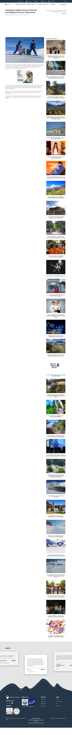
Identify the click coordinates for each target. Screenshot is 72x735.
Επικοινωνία (43, 705)
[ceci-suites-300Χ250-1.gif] (25, 76)
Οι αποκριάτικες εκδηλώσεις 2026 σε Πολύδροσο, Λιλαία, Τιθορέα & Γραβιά (56, 636)
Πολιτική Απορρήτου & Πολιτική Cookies (36, 722)
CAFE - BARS (39, 4)
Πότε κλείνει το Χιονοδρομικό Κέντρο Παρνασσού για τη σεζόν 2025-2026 (56, 536)
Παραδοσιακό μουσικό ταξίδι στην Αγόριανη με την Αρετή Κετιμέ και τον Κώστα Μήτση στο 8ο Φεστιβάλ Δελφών (55, 117)
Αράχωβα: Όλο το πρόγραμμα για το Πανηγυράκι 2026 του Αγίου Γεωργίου (56, 516)
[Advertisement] (36, 26)
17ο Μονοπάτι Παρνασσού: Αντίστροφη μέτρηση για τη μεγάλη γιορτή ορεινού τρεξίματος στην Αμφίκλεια (56, 475)
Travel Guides (59, 701)
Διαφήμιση (43, 701)
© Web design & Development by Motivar (58, 718)
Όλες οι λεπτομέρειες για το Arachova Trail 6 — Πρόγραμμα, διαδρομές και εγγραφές (56, 77)
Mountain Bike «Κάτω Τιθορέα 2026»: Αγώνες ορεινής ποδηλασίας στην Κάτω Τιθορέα (56, 436)
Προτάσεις (58, 705)
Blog (50, 10)
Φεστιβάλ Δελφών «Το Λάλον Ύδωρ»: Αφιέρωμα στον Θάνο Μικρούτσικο (56, 336)
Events (57, 699)
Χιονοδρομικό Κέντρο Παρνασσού (20, 68)
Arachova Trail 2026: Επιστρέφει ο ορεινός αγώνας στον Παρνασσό (55, 138)
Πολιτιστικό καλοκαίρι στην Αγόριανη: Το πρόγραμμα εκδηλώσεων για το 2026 (55, 355)
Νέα (52, 10)
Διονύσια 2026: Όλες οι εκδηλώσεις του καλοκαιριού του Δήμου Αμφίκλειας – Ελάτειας (56, 237)
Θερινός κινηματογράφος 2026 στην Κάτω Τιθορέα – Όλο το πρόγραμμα (56, 295)
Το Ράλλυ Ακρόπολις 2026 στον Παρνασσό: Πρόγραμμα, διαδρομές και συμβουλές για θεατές (56, 395)
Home (47, 10)
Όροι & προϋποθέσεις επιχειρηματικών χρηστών (36, 720)
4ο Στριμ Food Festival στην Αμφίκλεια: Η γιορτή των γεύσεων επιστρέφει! (55, 256)
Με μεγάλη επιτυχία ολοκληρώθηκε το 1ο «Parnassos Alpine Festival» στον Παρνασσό (56, 555)
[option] (36, 662)
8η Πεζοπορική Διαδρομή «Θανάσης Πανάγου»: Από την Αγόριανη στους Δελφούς (56, 97)
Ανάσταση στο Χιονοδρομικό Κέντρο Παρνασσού (55, 496)
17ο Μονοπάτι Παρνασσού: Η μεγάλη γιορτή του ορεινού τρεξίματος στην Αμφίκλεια (56, 596)
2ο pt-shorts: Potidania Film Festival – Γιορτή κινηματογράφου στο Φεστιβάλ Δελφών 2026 (56, 177)
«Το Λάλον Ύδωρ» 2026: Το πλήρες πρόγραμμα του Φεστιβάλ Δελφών (55, 375)
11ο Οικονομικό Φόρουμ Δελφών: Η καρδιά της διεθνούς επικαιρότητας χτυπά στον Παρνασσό (56, 455)
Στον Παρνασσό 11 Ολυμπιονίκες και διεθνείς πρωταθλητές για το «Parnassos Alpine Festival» (56, 575)
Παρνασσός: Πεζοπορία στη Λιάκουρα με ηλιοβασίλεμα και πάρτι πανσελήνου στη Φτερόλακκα (56, 56)
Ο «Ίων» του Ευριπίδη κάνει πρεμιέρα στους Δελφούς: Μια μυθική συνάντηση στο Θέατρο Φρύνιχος (56, 315)
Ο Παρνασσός (43, 703)
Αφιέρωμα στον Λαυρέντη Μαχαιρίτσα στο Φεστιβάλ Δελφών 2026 (56, 157)
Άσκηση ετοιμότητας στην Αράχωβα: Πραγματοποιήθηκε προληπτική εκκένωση (56, 197)
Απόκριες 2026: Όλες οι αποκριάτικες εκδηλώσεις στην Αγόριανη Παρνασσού (56, 616)
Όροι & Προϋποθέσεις (36, 718)
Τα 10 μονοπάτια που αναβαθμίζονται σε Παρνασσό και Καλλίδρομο (56, 416)
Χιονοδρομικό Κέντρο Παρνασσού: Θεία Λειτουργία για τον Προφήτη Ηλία (56, 217)
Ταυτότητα (43, 699)
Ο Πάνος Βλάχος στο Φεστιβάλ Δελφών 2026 (56, 275)
